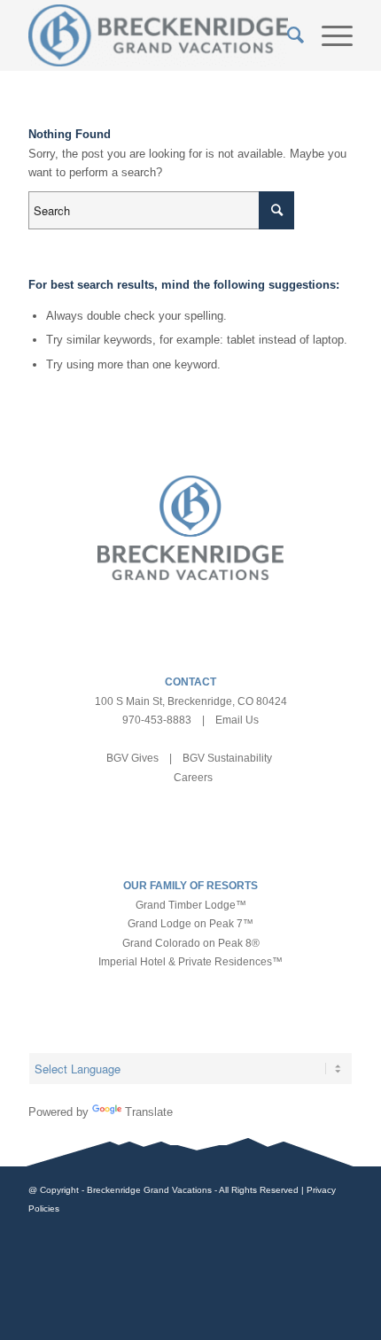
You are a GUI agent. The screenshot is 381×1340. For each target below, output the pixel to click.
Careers (193, 777)
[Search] (286, 35)
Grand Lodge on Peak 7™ (190, 924)
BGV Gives (132, 758)
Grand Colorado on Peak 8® (191, 943)
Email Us (237, 720)
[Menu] (328, 35)
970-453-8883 (156, 720)
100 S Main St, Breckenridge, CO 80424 (191, 701)
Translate (149, 1112)
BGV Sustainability (227, 758)
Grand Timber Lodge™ (191, 905)
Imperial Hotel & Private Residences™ (190, 962)
